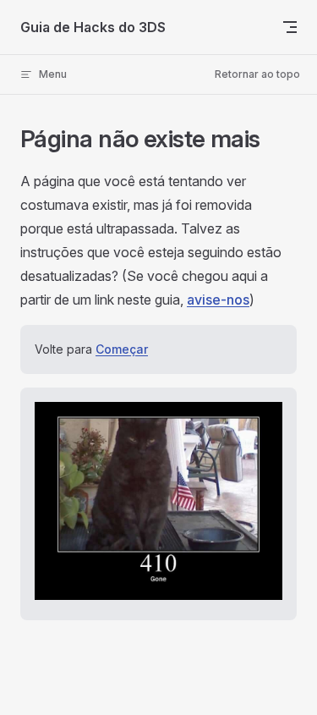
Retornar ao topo (257, 74)
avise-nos (218, 299)
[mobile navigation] (290, 27)
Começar (122, 349)
